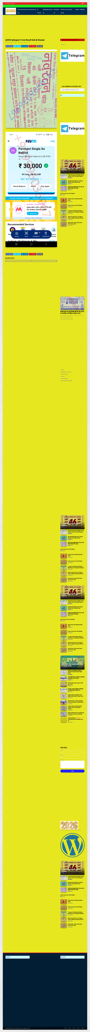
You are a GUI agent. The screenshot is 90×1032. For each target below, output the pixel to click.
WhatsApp (82, 9)
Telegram (77, 9)
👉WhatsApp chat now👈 (48, 11)
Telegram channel (64, 374)
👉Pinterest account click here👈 (66, 11)
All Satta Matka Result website (66, 380)
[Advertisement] (45, 27)
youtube (62, 369)
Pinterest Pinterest (64, 378)
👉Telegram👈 (56, 11)
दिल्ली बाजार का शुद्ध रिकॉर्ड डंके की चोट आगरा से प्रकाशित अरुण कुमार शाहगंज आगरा (72, 312)
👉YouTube (39, 11)
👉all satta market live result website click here (27, 11)
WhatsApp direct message (66, 372)
